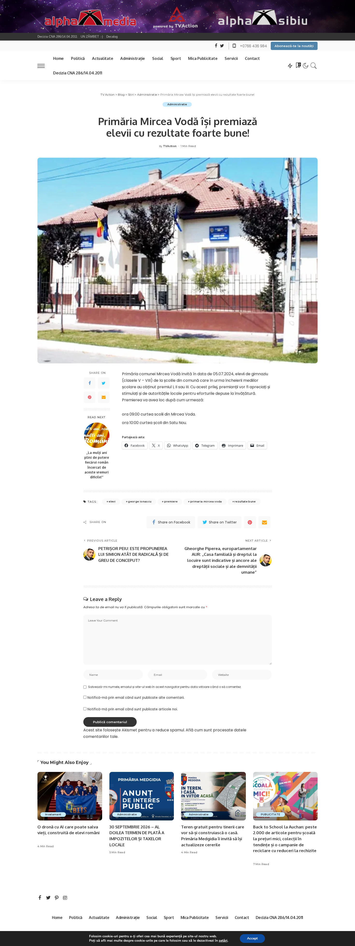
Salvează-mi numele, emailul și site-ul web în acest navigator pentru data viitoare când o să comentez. (164, 687)
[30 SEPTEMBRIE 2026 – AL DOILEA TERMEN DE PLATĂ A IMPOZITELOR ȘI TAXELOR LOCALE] (141, 796)
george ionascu (139, 501)
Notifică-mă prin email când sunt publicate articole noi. (132, 709)
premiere (171, 501)
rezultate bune (245, 501)
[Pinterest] (89, 397)
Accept (252, 938)
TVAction (170, 146)
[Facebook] (89, 383)
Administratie (177, 104)
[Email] (103, 397)
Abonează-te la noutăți (294, 46)
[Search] (314, 65)
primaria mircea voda (206, 501)
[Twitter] (103, 383)
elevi (112, 501)
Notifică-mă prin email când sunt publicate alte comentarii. (136, 697)
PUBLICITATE (270, 814)
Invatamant (53, 814)
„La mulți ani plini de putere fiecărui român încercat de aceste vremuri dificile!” (96, 465)
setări (223, 941)
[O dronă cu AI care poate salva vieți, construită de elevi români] (69, 796)
